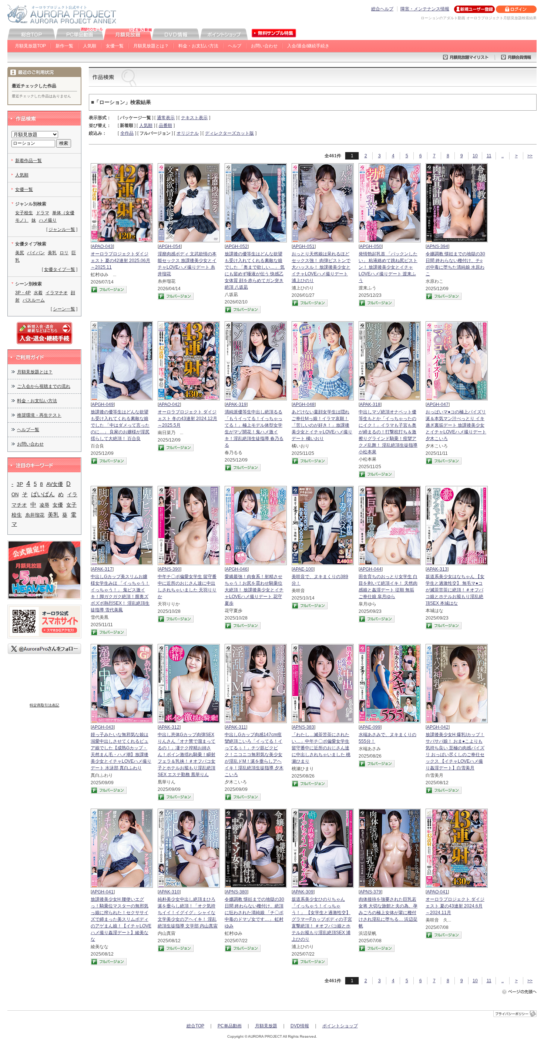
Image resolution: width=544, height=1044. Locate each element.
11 (489, 155)
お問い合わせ (264, 45)
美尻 (19, 252)
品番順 (165, 125)
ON (15, 494)
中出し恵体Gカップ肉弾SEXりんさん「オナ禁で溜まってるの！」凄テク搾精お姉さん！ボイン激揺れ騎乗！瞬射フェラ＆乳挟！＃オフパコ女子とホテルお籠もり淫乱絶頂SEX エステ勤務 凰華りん (186, 754)
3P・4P (23, 292)
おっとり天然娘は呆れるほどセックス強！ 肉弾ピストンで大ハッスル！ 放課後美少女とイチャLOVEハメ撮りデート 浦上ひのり (321, 267)
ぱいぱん (43, 494)
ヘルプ (234, 45)
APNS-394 (437, 246)
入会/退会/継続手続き (308, 45)
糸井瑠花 (34, 515)
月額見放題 (266, 1025)
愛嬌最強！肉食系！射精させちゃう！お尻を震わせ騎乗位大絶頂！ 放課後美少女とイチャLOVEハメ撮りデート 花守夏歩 (254, 590)
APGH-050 (371, 246)
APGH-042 (438, 727)
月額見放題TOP (30, 45)
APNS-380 (236, 891)
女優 (58, 505)
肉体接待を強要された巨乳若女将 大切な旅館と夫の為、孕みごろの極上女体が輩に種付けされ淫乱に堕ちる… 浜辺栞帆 (388, 913)
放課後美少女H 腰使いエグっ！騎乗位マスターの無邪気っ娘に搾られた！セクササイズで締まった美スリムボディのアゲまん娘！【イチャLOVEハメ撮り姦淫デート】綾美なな (121, 919)
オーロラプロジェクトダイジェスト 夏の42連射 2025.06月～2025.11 (120, 260)
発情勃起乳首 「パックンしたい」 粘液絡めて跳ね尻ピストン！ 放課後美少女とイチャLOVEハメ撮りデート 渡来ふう (388, 267)
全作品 (127, 133)
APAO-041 (437, 891)
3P (20, 484)
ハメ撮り (48, 220)
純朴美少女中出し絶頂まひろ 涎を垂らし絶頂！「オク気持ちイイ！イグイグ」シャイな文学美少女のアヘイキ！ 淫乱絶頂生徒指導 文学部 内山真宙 (188, 913)
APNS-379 (370, 891)
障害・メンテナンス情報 (424, 8)
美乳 (52, 252)
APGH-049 (103, 404)
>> (530, 155)
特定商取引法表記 (44, 705)
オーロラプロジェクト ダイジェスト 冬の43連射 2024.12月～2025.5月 (187, 418)
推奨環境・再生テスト (39, 415)
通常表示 (166, 117)
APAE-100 (303, 569)
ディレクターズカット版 (229, 133)
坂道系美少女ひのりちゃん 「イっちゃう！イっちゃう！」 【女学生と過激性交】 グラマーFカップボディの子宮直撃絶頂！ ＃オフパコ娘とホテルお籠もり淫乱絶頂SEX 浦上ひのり (322, 919)
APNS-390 (169, 569)
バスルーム (34, 300)
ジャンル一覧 (61, 229)
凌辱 (44, 505)
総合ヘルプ (382, 8)
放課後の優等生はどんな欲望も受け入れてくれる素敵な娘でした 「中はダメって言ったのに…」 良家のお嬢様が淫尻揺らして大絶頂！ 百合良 (120, 425)
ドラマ (42, 212)
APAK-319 (236, 404)
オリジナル (188, 133)
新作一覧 (64, 45)
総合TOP (195, 1025)
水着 (38, 292)
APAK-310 (169, 891)
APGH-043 (103, 727)
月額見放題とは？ (151, 45)
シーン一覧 (64, 309)
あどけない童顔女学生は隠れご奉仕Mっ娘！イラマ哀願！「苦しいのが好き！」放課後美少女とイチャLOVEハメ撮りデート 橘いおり (322, 425)
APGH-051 (304, 246)
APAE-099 (370, 727)
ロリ (64, 252)
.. (502, 155)
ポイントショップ (340, 1025)
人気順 (89, 45)
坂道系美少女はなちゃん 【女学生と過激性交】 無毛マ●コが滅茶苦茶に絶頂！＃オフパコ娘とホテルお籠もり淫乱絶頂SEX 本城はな (455, 590)
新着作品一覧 (28, 160)
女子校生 (24, 212)
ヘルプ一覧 (28, 429)
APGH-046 (237, 569)
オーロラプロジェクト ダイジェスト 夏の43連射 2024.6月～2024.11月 (455, 906)
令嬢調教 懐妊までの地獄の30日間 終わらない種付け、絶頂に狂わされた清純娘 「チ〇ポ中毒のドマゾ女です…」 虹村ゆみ (254, 913)
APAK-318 (370, 404)
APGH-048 (304, 404)
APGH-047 (438, 404)
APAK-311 (236, 727)
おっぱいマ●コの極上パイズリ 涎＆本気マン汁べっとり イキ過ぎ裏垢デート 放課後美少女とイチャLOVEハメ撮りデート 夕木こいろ (456, 425)
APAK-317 (102, 569)
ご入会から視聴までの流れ (43, 386)
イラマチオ (57, 292)
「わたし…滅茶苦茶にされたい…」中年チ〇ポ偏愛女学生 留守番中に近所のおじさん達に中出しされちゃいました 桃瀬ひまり (321, 748)
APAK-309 (303, 891)
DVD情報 (300, 1025)
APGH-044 (371, 569)
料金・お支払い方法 (198, 45)
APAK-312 (169, 727)
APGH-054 (170, 246)
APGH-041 (103, 891)
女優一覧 (115, 45)
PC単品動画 (230, 1025)
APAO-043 (102, 246)
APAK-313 (437, 569)
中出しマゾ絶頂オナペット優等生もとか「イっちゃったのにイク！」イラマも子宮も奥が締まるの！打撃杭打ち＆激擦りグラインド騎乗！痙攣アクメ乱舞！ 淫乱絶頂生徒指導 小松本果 (388, 431)
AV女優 (54, 484)
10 (475, 155)
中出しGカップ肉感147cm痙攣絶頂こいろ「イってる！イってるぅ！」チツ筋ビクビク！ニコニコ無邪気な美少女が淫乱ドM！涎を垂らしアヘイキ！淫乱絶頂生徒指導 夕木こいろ (254, 754)
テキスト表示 (194, 117)
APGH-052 (237, 246)
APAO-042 (169, 404)
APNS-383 (303, 727)
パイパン (36, 252)
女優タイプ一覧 (59, 269)
